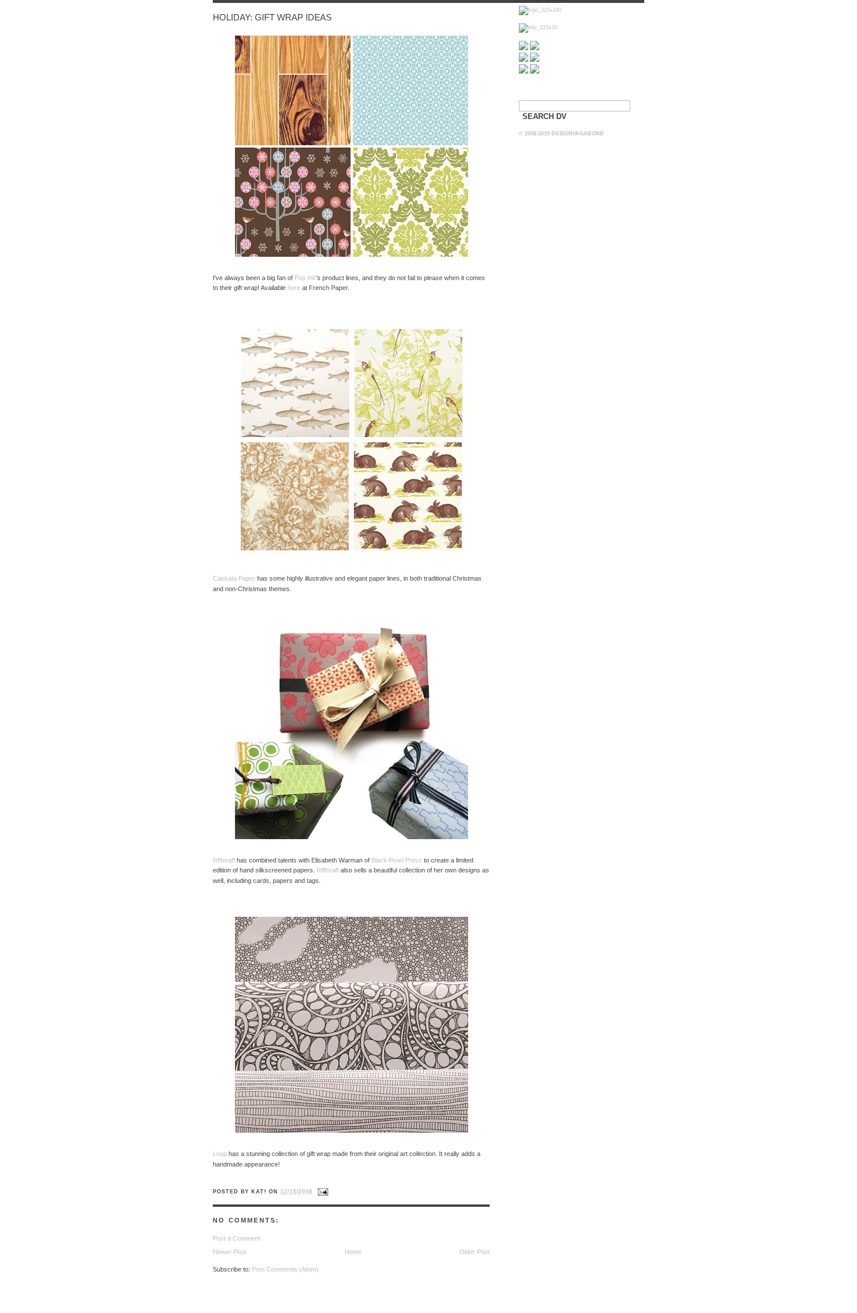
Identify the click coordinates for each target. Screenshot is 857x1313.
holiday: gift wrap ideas (272, 17)
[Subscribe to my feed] (523, 48)
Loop (220, 1153)
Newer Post (229, 1251)
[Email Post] (321, 1192)
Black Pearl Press (396, 860)
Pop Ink (305, 277)
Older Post (474, 1251)
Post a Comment (236, 1238)
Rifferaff (224, 860)
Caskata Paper (234, 578)
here (293, 287)
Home (353, 1251)
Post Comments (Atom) (285, 1269)
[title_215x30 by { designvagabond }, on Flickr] (538, 27)
